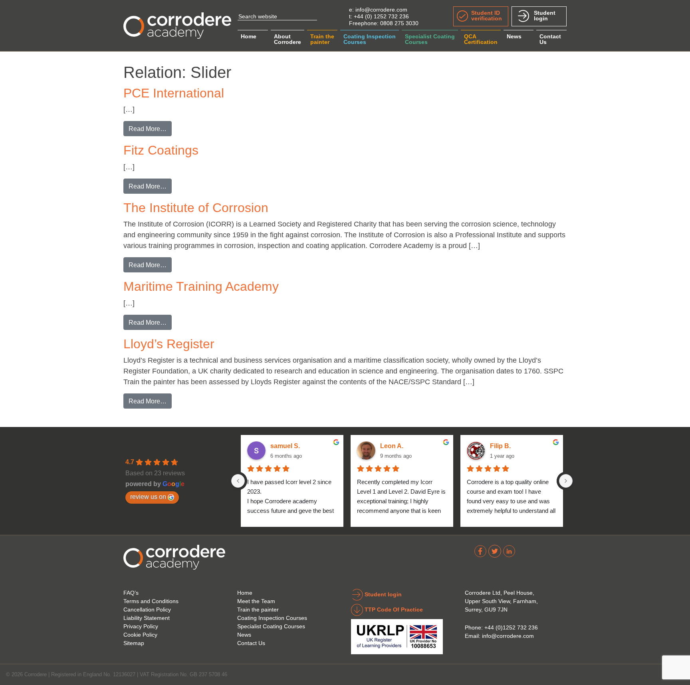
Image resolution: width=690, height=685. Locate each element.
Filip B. (500, 446)
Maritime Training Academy (201, 286)
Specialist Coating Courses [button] (430, 39)
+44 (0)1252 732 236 (511, 627)
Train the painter (258, 609)
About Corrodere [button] (287, 39)
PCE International (173, 93)
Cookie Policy (140, 634)
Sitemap (133, 643)
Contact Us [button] (550, 39)
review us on (148, 496)
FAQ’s (131, 593)
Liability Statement (146, 618)
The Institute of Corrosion (195, 208)
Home (248, 36)
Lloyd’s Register (168, 344)
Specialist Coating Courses (271, 626)
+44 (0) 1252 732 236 (381, 16)
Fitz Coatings (160, 150)
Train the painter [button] (322, 39)
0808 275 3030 (399, 23)
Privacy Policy (140, 626)
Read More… (150, 128)
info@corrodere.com (381, 9)
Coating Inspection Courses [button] (369, 39)
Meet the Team (256, 601)
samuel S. (285, 446)
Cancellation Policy (147, 609)
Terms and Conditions (150, 601)
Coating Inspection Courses (272, 618)
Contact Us (251, 643)
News (514, 36)
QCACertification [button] (481, 39)
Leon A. (391, 446)
